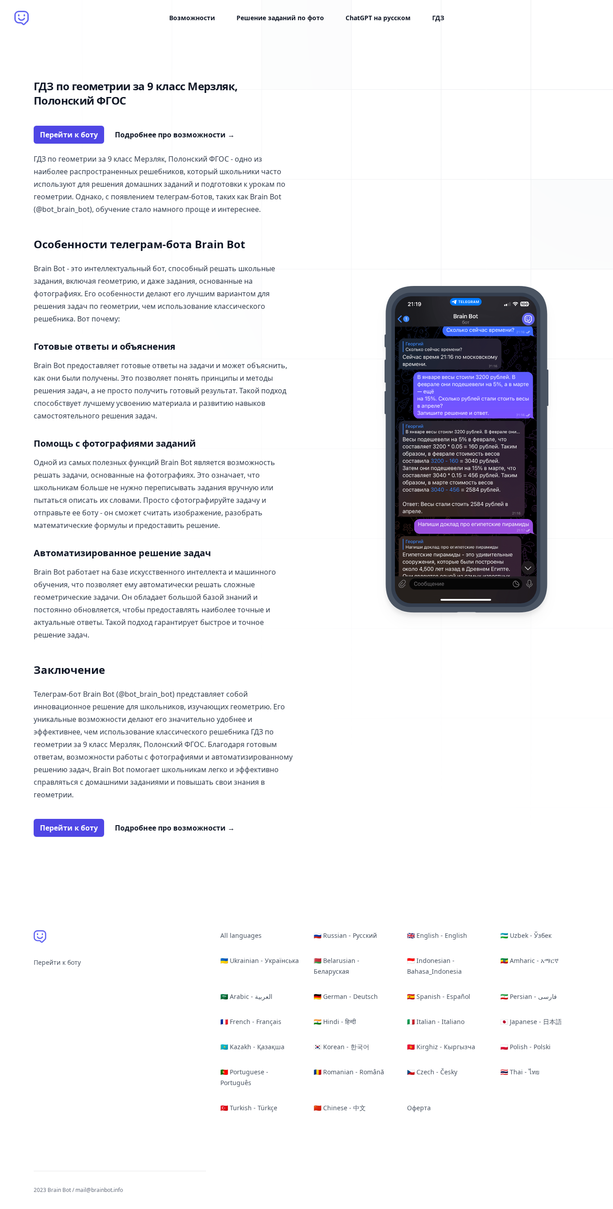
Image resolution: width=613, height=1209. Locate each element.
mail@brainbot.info (99, 1190)
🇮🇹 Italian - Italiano (435, 1021)
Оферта (419, 1107)
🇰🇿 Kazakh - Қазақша (252, 1046)
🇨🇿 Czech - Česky (432, 1072)
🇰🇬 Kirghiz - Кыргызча (441, 1046)
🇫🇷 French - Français (250, 1021)
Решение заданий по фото (280, 17)
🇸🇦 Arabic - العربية (246, 996)
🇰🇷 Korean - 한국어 (341, 1046)
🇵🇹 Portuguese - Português (244, 1077)
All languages (241, 935)
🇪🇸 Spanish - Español (438, 996)
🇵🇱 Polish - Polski (525, 1046)
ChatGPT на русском (378, 17)
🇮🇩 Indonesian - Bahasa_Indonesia (434, 966)
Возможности (192, 17)
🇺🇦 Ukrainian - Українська (259, 960)
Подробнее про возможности (175, 135)
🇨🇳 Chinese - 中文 (340, 1107)
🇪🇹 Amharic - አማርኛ (529, 960)
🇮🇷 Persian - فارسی (528, 996)
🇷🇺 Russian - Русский (345, 935)
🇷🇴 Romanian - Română (349, 1072)
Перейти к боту (69, 135)
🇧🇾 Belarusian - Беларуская (336, 966)
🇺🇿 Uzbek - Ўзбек (526, 935)
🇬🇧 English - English (437, 935)
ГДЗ (438, 17)
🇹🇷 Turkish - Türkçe (248, 1107)
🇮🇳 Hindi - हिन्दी (335, 1021)
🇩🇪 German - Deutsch (346, 996)
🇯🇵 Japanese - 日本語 (531, 1021)
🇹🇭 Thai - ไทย (519, 1072)
